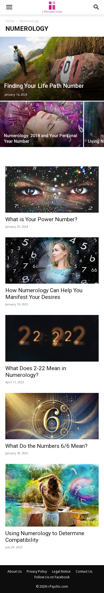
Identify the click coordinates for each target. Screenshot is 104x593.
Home (10, 21)
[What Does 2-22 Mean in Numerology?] (52, 338)
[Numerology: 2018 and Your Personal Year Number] (41, 133)
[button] (9, 7)
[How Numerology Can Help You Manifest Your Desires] (52, 260)
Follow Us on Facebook (52, 577)
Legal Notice (61, 571)
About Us (14, 571)
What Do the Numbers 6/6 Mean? (46, 446)
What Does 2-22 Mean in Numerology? (35, 371)
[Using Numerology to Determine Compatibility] (52, 495)
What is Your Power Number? (41, 219)
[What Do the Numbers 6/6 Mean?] (52, 416)
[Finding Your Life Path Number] (52, 69)
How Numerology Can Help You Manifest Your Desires (43, 293)
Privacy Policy (37, 571)
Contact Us (84, 571)
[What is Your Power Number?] (52, 189)
